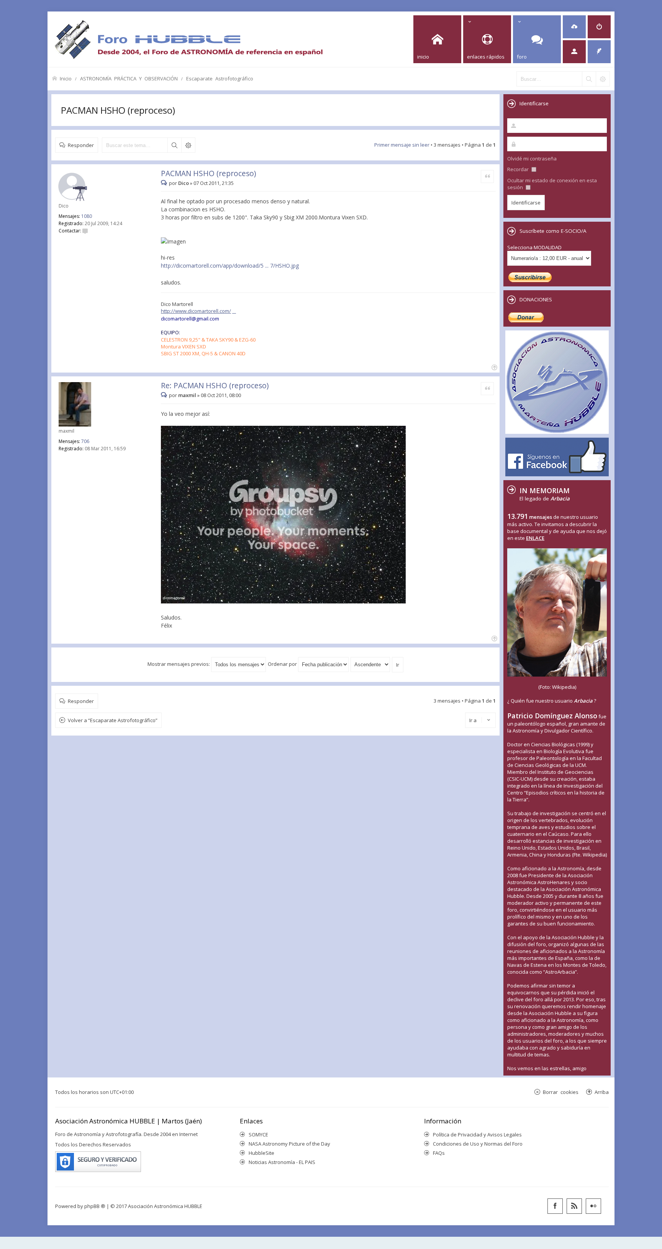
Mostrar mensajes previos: (179, 663)
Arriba (602, 1091)
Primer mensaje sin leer (401, 144)
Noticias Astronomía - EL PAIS (282, 1162)
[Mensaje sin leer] (165, 183)
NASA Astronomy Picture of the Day (289, 1143)
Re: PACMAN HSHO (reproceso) (215, 385)
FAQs (439, 1152)
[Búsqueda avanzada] (603, 79)
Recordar (518, 169)
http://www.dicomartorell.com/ (196, 310)
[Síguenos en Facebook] (555, 1206)
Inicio (66, 78)
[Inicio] (188, 39)
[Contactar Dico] (85, 230)
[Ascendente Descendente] (371, 663)
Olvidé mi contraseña (532, 158)
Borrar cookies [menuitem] (560, 1091)
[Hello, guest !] (574, 51)
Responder (81, 144)
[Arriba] (494, 367)
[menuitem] (574, 26)
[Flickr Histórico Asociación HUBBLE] (593, 1206)
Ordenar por (283, 663)
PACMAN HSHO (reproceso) (118, 110)
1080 (86, 216)
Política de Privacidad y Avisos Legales (477, 1134)
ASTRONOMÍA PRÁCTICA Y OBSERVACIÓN (129, 78)
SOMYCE (258, 1134)
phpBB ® (94, 1206)
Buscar (174, 145)
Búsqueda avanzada (188, 145)
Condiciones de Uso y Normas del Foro (478, 1143)
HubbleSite (261, 1152)
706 (85, 441)
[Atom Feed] (574, 1206)
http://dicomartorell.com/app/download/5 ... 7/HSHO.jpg (230, 265)
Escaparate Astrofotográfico (219, 78)
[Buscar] (589, 79)
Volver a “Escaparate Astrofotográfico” (112, 720)
